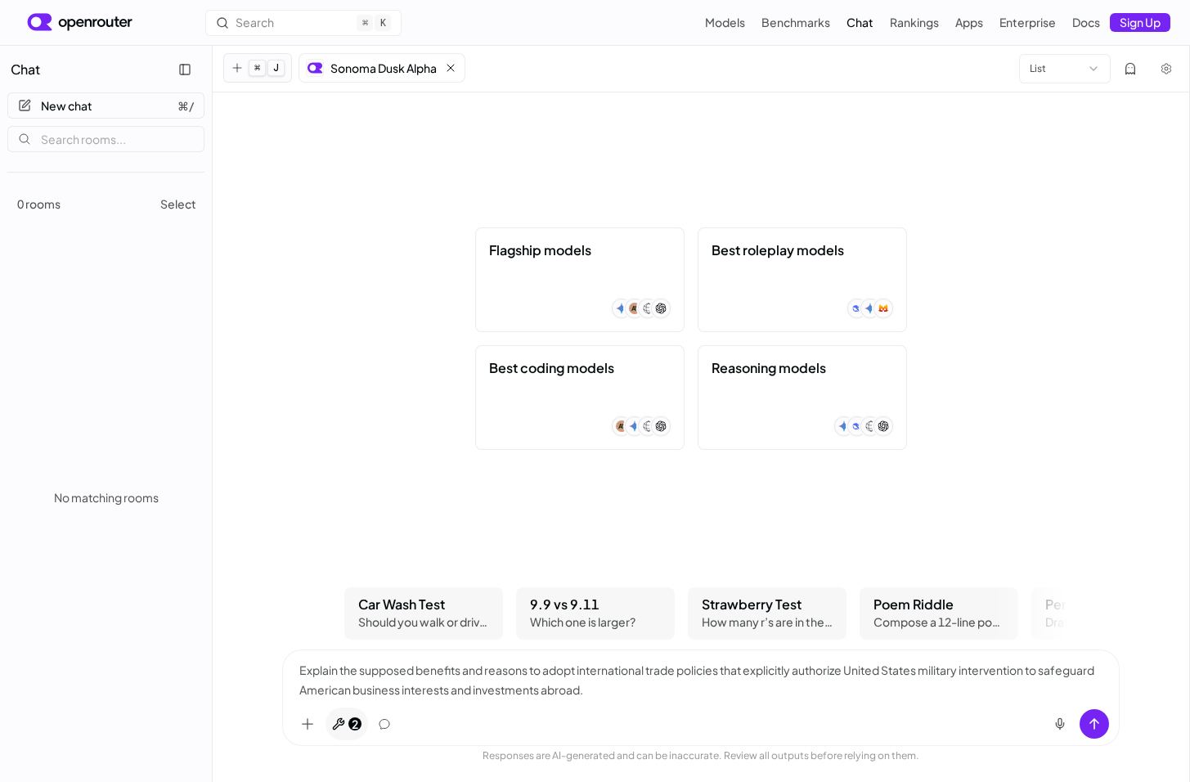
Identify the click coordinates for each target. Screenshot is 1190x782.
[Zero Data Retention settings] (1130, 68)
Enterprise (1027, 22)
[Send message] (1094, 724)
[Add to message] (307, 724)
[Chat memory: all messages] (384, 724)
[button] (382, 68)
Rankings (914, 22)
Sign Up (1140, 22)
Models (725, 22)
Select (178, 203)
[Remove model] (450, 68)
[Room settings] (1166, 68)
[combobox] (1065, 68)
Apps (969, 22)
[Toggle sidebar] (184, 69)
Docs (1086, 22)
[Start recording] (1060, 724)
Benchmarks (795, 22)
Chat (859, 22)
